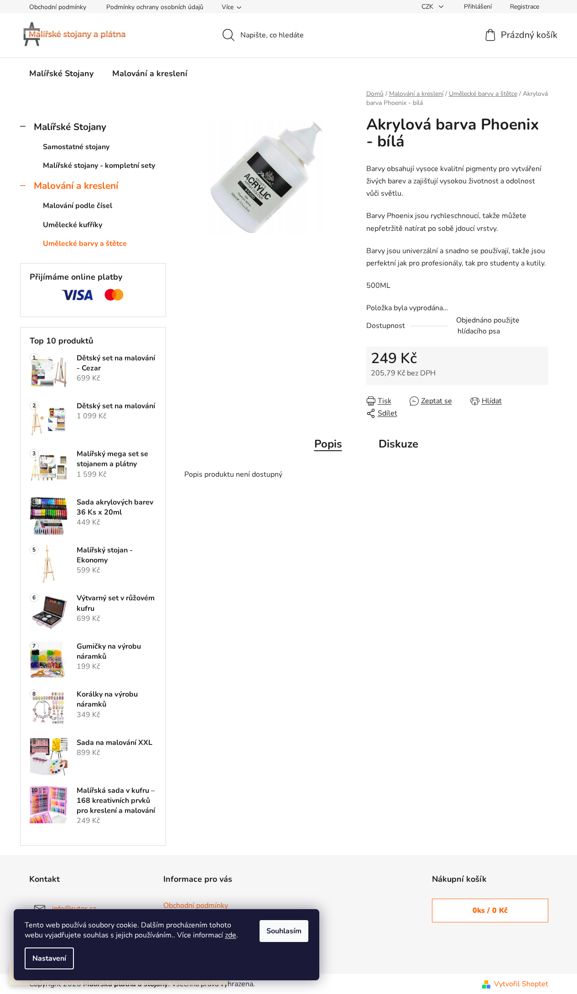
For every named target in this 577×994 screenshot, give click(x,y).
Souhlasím (283, 931)
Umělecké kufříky (72, 225)
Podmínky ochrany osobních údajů (154, 7)
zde (230, 935)
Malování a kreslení (76, 185)
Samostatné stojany (76, 147)
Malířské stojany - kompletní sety (99, 166)
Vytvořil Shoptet (521, 984)
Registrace (524, 6)
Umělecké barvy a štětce (85, 244)
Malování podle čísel (77, 206)
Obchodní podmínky (57, 7)
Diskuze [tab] (398, 444)
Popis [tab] (328, 444)
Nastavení (49, 958)
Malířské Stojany (70, 126)
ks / (490, 911)
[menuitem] (61, 73)
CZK (428, 6)
